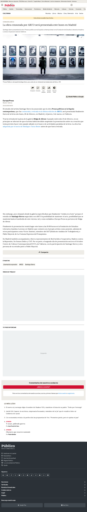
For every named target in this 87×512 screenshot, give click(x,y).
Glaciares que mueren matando (18, 432)
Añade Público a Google (76, 96)
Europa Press (8, 101)
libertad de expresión (10, 264)
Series (81, 13)
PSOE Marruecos (23, 1)
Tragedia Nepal (37, 1)
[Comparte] (33, 88)
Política (5, 9)
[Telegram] (35, 475)
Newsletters (7, 456)
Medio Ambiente (47, 9)
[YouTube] (27, 475)
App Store (65, 505)
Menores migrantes (13, 1)
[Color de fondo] (54, 88)
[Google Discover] (7, 475)
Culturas (64, 9)
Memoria (56, 9)
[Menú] (2, 5)
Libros (54, 13)
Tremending (19, 9)
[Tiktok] (31, 475)
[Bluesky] (19, 475)
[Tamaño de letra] (49, 88)
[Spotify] (39, 475)
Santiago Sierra (30, 264)
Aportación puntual (9, 458)
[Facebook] (11, 475)
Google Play (23, 505)
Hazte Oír (30, 1)
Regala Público (8, 460)
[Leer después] (43, 88)
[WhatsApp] (44, 475)
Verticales (4, 485)
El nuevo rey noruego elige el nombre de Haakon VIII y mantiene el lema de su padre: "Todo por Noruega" (44, 407)
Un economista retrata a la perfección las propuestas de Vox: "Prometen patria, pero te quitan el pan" (42, 417)
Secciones (4, 482)
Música (60, 13)
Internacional (28, 9)
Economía (78, 9)
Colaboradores (6, 490)
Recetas (48, 13)
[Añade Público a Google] (3, 475)
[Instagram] (23, 475)
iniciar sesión (62, 393)
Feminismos (37, 9)
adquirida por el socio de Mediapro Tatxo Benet (22, 126)
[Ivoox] (48, 475)
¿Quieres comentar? (43, 387)
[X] (15, 475)
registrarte (71, 393)
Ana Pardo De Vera (13, 426)
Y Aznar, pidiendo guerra (15, 424)
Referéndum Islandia (66, 1)
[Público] (40, 5)
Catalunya (74, 1)
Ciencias (71, 9)
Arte (76, 13)
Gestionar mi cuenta (9, 453)
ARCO (21, 264)
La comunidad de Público (12, 463)
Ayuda (5, 465)
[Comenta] (38, 88)
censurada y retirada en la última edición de (42, 111)
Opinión (11, 9)
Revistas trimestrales (8, 487)
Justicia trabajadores (55, 1)
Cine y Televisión (68, 13)
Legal (3, 493)
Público (8, 446)
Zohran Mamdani (45, 1)
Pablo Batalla (12, 434)
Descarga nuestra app (8, 500)
